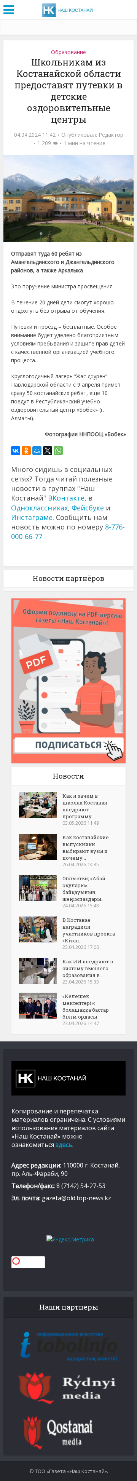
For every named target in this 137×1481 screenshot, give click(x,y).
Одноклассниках (39, 507)
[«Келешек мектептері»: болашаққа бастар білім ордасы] (40, 1006)
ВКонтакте (66, 497)
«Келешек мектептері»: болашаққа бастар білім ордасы (85, 1006)
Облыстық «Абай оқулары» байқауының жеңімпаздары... (83, 888)
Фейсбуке (88, 507)
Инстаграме (32, 517)
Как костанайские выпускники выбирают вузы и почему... (85, 847)
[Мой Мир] (36, 450)
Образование (68, 52)
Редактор (111, 134)
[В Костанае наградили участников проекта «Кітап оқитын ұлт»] (40, 929)
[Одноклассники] (26, 450)
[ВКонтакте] (15, 450)
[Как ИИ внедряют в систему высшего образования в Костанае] (40, 971)
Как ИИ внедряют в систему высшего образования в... (87, 968)
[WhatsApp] (58, 450)
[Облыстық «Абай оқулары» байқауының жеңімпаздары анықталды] (40, 888)
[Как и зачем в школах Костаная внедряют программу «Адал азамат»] (40, 805)
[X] (47, 450)
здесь (64, 1144)
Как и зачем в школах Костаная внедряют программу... (84, 806)
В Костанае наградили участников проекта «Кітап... (88, 930)
